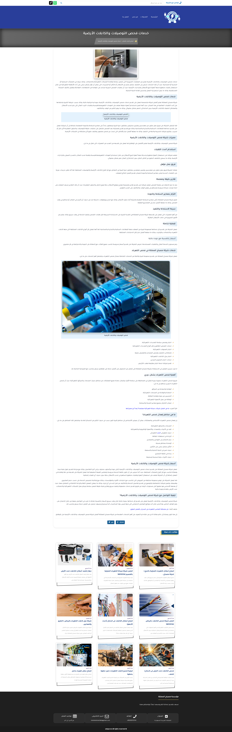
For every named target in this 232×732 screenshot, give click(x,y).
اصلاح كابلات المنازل (127, 41)
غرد (112, 522)
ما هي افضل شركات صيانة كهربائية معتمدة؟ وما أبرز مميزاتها (147, 408)
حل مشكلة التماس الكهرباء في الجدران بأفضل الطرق (149, 509)
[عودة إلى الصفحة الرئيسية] (136, 41)
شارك (122, 522)
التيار (159, 433)
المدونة (145, 17)
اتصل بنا (125, 17)
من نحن (135, 17)
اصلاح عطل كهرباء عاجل (81, 671)
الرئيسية (154, 17)
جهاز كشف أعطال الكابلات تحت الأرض (76, 571)
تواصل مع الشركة (172, 3)
